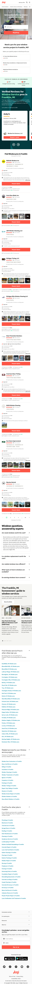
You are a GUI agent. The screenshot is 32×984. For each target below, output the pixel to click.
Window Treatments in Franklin (10, 775)
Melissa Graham (25, 618)
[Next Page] (29, 517)
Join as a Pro (22, 2)
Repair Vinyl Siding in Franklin (10, 788)
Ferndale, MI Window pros (9, 717)
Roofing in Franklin (7, 831)
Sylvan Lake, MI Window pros (10, 715)
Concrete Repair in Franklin (9, 847)
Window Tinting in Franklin (9, 785)
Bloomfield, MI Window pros (9, 669)
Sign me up (16, 947)
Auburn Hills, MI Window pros (10, 734)
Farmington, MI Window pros (9, 677)
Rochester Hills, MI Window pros (10, 742)
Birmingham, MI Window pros (10, 674)
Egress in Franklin (6, 777)
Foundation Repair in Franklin (10, 874)
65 (25, 517)
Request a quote (14, 137)
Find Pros (16, 33)
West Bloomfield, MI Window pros (11, 699)
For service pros (5, 916)
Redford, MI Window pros (8, 707)
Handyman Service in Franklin (10, 839)
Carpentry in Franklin (7, 780)
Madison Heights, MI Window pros (11, 720)
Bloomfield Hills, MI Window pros (11, 666)
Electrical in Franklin (7, 823)
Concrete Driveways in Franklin (10, 885)
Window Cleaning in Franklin (9, 772)
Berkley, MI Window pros (8, 682)
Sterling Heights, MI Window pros (11, 739)
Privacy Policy (20, 976)
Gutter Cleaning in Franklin (9, 852)
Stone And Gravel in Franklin (9, 890)
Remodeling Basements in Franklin (11, 877)
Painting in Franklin (7, 783)
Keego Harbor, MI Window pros (10, 712)
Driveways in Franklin (7, 887)
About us (4, 924)
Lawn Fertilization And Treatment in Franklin (14, 898)
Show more (28, 180)
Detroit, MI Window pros (8, 696)
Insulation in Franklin (7, 769)
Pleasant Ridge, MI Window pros (10, 709)
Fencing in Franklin (7, 868)
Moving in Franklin (7, 863)
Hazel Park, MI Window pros (9, 728)
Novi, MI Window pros (7, 736)
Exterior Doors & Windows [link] (16, 6)
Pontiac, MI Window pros (8, 723)
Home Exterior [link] (5, 6)
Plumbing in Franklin (7, 820)
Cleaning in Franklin (7, 836)
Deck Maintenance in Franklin (10, 833)
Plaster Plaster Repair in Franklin (11, 895)
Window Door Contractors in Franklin (12, 761)
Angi (3, 618)
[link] (5, 133)
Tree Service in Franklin (8, 825)
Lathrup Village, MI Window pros (10, 672)
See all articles (8, 602)
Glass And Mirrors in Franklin (9, 764)
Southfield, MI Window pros (9, 663)
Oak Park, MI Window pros (9, 693)
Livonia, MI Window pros (8, 726)
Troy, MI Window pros (7, 688)
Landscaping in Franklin (8, 842)
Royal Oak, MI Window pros (9, 685)
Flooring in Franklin (7, 855)
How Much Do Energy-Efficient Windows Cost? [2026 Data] (10, 622)
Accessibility (15, 978)
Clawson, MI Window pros (9, 704)
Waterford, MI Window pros (9, 731)
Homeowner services (7, 912)
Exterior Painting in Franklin (9, 858)
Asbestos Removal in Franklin (10, 893)
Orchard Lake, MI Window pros (10, 701)
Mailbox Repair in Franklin (9, 860)
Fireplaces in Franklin (7, 866)
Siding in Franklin (6, 767)
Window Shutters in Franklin (9, 796)
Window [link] (26, 6)
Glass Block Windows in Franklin (10, 799)
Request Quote (16, 183)
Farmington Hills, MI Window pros (11, 680)
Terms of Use (12, 976)
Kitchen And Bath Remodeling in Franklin (13, 844)
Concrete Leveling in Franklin (9, 879)
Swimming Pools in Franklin (9, 871)
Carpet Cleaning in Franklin (9, 882)
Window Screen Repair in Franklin (11, 794)
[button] (4, 216)
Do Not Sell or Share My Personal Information (16, 980)
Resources (4, 920)
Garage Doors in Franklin (8, 828)
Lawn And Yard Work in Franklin (10, 850)
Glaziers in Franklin (7, 791)
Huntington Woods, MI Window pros (11, 690)
